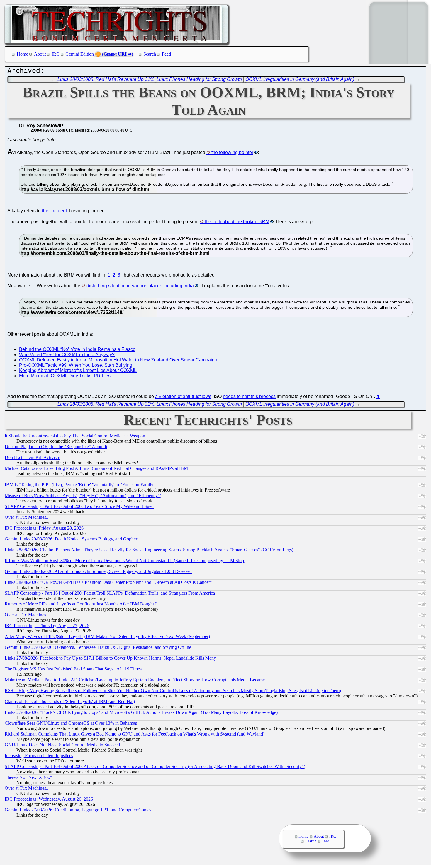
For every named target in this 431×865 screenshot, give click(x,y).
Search (149, 54)
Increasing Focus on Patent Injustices (39, 755)
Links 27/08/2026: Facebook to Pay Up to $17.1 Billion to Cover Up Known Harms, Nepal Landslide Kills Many (110, 658)
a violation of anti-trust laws (183, 396)
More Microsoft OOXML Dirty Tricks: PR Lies (65, 375)
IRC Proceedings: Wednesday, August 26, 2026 (49, 798)
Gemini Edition (79, 54)
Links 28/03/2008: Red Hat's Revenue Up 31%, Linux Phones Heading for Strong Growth (149, 79)
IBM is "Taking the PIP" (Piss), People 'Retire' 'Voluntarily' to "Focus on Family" (80, 484)
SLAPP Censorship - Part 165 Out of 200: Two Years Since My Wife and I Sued (79, 506)
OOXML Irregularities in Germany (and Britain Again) (299, 79)
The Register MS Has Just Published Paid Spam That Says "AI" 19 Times (73, 668)
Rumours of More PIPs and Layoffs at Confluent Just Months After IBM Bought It (81, 603)
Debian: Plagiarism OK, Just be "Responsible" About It (56, 446)
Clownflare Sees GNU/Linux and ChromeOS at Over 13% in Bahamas (71, 723)
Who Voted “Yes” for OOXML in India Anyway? (67, 354)
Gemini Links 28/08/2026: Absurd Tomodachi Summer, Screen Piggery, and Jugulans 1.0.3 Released (98, 571)
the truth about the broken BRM (237, 221)
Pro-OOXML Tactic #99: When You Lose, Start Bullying (75, 365)
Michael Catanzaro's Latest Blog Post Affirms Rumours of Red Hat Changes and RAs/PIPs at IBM (96, 468)
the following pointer (232, 152)
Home (22, 54)
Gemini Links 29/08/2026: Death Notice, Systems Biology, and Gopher (71, 538)
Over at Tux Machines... (27, 517)
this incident (54, 210)
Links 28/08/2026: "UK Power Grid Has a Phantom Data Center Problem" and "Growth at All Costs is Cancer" (108, 582)
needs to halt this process (249, 396)
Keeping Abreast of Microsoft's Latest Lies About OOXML (78, 370)
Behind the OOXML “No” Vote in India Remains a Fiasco (77, 349)
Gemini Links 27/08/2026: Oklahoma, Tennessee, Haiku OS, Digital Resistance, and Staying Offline (98, 647)
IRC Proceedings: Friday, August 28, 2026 (44, 528)
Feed (166, 54)
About (40, 54)
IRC (56, 54)
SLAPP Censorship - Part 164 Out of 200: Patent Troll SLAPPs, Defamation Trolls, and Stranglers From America (110, 593)
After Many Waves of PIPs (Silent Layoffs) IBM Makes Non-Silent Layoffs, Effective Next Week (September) (107, 636)
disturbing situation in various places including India (140, 285)
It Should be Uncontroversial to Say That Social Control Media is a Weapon (75, 435)
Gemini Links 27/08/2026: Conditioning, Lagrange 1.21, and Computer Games (78, 809)
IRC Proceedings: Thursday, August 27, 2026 (47, 625)
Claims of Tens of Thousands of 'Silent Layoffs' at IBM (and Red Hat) (70, 701)
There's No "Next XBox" (28, 777)
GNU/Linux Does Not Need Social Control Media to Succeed (62, 744)
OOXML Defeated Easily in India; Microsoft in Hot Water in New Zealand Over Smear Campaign (118, 359)
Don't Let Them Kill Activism (32, 457)
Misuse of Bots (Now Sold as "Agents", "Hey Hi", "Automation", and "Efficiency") (83, 495)
